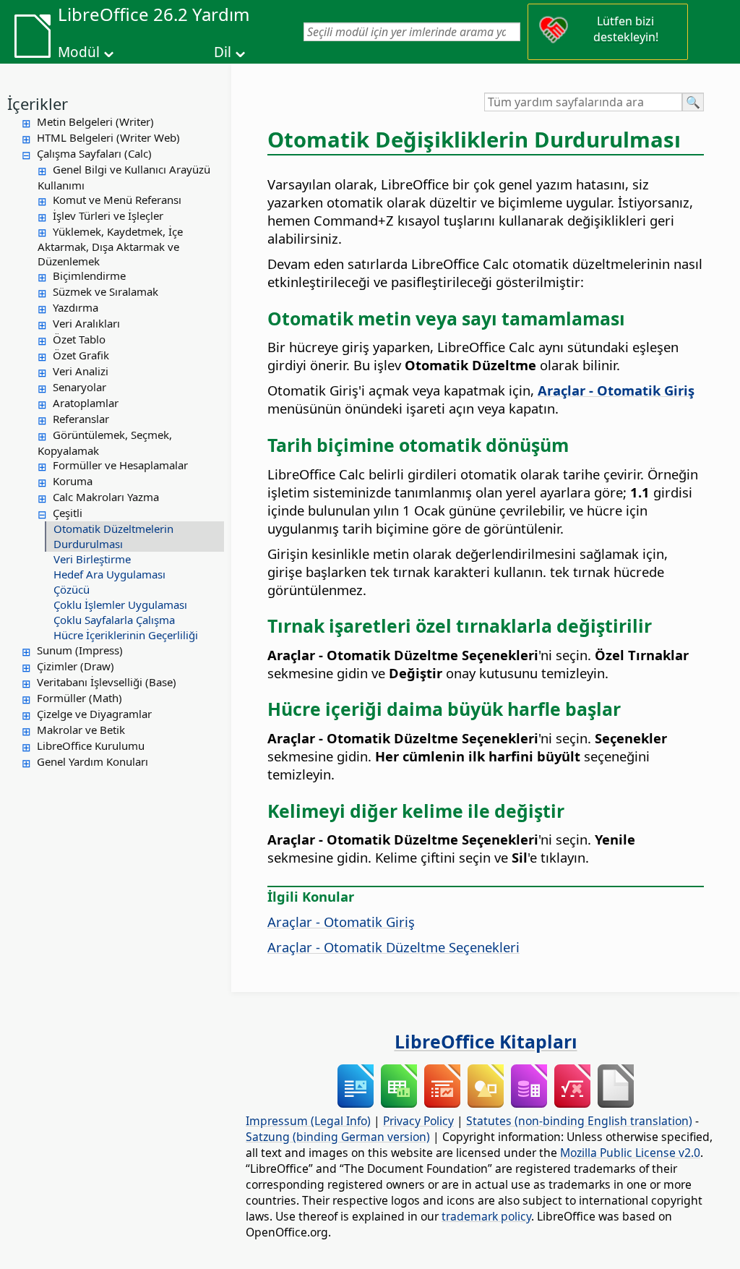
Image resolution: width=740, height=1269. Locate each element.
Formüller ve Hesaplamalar (120, 465)
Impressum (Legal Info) (308, 1121)
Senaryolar (79, 387)
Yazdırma (75, 307)
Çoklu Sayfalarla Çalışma (114, 619)
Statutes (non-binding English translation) (579, 1121)
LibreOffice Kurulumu (91, 745)
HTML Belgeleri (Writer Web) (108, 137)
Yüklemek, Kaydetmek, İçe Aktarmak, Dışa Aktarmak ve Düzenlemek (110, 246)
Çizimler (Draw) (75, 666)
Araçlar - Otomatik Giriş (341, 922)
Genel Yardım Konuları (92, 761)
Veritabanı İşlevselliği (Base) (106, 682)
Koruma (72, 481)
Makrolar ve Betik (81, 729)
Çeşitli (67, 512)
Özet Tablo (79, 339)
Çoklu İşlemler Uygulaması (120, 604)
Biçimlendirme (89, 275)
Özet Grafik (81, 355)
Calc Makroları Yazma (106, 497)
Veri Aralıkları (86, 323)
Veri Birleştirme (92, 559)
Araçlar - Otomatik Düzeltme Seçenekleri (393, 947)
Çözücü (71, 589)
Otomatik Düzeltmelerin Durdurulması (113, 536)
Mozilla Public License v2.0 (630, 1153)
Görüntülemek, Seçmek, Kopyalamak (105, 442)
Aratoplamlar (86, 403)
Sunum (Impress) (80, 650)
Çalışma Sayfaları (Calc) (94, 153)
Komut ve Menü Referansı (117, 199)
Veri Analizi (80, 371)
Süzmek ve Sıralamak (105, 291)
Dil (222, 52)
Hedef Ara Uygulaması (109, 574)
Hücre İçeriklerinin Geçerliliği (125, 635)
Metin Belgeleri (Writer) (95, 121)
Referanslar (81, 418)
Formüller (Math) (79, 698)
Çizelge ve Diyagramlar (94, 713)
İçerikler (37, 103)
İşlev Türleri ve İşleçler (108, 215)
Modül (79, 52)
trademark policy (486, 1216)
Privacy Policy (418, 1121)
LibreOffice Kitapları (486, 1041)
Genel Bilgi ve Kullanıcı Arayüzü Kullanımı (124, 177)
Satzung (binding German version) (338, 1137)
